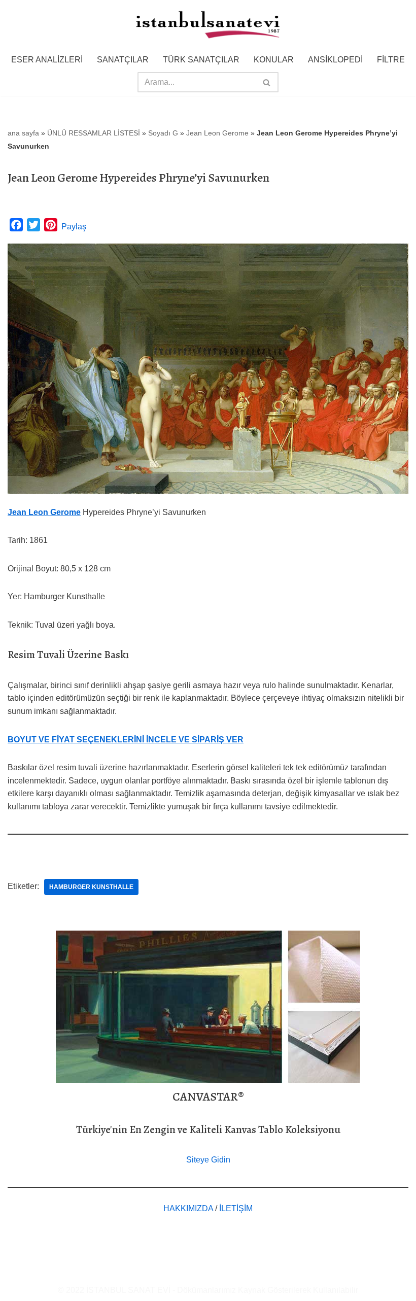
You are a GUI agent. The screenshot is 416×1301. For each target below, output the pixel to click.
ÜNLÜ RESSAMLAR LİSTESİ (93, 133)
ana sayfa (23, 133)
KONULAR (274, 59)
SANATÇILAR (123, 59)
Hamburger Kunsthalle (91, 887)
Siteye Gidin (208, 1159)
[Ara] (267, 82)
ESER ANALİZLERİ (47, 59)
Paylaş (73, 226)
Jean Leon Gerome (217, 133)
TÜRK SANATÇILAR (201, 59)
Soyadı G (163, 133)
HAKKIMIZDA (188, 1208)
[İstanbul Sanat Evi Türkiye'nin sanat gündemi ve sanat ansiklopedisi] (208, 25)
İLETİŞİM (236, 1208)
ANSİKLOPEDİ (335, 59)
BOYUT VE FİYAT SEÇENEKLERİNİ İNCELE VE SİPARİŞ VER (126, 739)
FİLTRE (391, 59)
